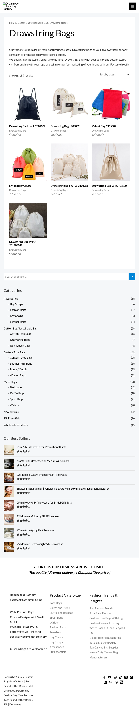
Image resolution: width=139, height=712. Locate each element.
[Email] (110, 682)
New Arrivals (11, 411)
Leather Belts (18, 321)
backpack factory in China (26, 599)
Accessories (11, 298)
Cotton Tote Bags (20, 333)
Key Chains (16, 315)
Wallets (14, 405)
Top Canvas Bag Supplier (103, 647)
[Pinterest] (131, 677)
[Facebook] (104, 677)
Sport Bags (16, 399)
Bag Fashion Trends (101, 608)
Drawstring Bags (20, 339)
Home (12, 22)
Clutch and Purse (60, 607)
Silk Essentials (12, 418)
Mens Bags (10, 382)
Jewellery (55, 632)
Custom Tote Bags (15, 352)
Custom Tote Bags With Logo (106, 618)
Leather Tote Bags (21, 363)
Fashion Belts (18, 309)
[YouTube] (109, 677)
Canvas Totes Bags (21, 357)
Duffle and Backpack (62, 612)
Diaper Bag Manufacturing (105, 637)
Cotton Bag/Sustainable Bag (20, 328)
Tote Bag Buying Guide (102, 642)
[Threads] (126, 677)
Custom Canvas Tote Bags (105, 623)
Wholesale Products (16, 425)
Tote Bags (56, 603)
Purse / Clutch (18, 369)
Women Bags (18, 375)
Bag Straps (16, 304)
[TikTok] (120, 677)
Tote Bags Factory (100, 613)
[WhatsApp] (116, 682)
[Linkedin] (105, 682)
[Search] (132, 276)
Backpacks (16, 387)
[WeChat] (121, 682)
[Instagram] (115, 677)
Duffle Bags (17, 393)
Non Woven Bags (20, 345)
